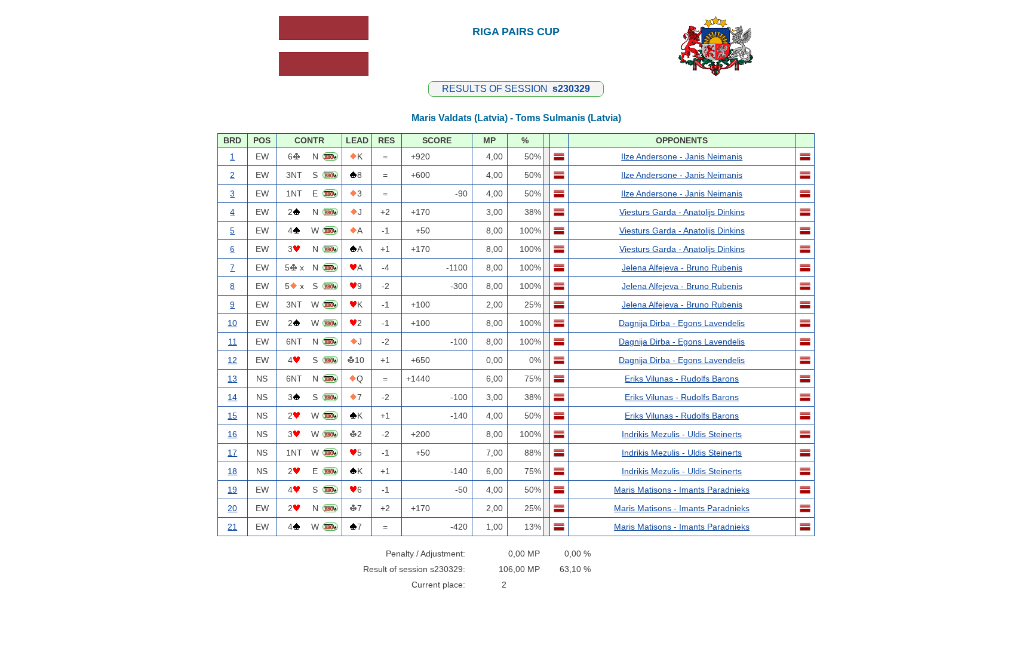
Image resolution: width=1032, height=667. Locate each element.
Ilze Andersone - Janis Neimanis (681, 156)
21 (232, 526)
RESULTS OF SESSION (516, 89)
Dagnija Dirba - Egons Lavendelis (682, 323)
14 (232, 397)
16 (232, 434)
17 (232, 452)
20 (232, 508)
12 (232, 360)
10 (232, 323)
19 (232, 489)
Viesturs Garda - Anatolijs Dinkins (682, 212)
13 (232, 378)
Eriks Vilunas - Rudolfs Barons (682, 378)
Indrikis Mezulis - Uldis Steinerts (682, 434)
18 (232, 471)
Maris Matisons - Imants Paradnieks (682, 489)
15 (232, 415)
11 (232, 341)
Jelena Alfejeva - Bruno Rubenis (682, 267)
